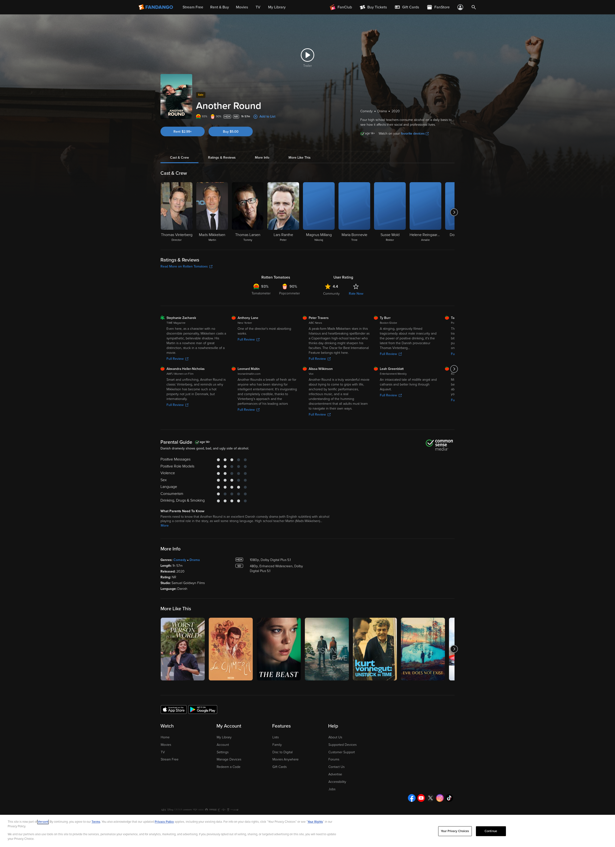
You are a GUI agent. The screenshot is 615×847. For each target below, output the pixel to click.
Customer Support (341, 752)
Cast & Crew (179, 158)
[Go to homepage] (156, 7)
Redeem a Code (228, 767)
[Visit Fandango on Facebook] (412, 798)
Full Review (175, 359)
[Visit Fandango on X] (430, 798)
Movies (166, 745)
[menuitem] (406, 7)
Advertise (335, 774)
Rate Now (356, 294)
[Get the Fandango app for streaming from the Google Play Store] (202, 709)
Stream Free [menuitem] (193, 7)
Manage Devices (229, 759)
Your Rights (315, 822)
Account (223, 745)
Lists (275, 737)
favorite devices (413, 133)
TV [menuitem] (258, 7)
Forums (333, 759)
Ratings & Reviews (222, 158)
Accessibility (337, 782)
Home (165, 737)
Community (331, 294)
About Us (335, 737)
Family (277, 745)
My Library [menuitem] (277, 7)
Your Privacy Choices (455, 831)
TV (163, 752)
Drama (195, 560)
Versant (43, 822)
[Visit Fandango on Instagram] (440, 798)
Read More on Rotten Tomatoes (184, 266)
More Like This (300, 158)
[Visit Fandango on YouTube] (421, 798)
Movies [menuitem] (242, 7)
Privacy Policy (164, 822)
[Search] (474, 7)
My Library (224, 737)
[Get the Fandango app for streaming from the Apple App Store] (173, 709)
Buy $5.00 (231, 132)
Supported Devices (342, 745)
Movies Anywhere (285, 759)
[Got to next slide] (453, 212)
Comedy (179, 560)
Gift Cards (279, 767)
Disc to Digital (282, 752)
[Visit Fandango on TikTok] (449, 798)
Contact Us (336, 767)
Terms (96, 822)
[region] (307, 831)
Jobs (331, 789)
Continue (491, 831)
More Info (262, 158)
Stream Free (169, 759)
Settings (222, 752)
